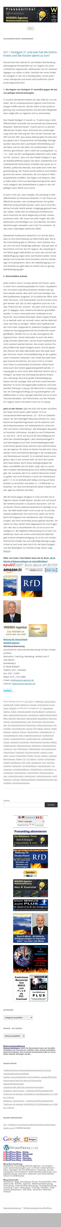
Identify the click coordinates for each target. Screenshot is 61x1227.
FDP (35, 728)
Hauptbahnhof (45, 732)
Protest (37, 756)
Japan (21, 735)
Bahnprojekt (32, 718)
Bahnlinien (21, 718)
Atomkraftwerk (38, 711)
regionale (53, 756)
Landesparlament (17, 739)
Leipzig (6, 742)
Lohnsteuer (24, 742)
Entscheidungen (18, 728)
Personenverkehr (32, 752)
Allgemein (40, 701)
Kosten (6, 739)
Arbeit (13, 711)
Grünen (23, 732)
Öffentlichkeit (34, 749)
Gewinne (15, 732)
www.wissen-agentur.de (23, 683)
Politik (17, 705)
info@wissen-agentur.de (22, 680)
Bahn (5, 718)
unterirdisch (48, 769)
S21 (24, 759)
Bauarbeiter (43, 718)
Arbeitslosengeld (24, 711)
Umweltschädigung (21, 769)
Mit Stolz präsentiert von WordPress (38, 1208)
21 (41, 708)
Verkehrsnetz (30, 776)
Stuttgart (7, 766)
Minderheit (36, 745)
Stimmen (50, 762)
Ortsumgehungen (48, 749)
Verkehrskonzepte (16, 776)
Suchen (6, 800)
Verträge (16, 779)
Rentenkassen (9, 759)
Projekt (30, 756)
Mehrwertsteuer (24, 745)
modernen (7, 749)
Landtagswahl (47, 739)
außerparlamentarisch (17, 715)
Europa (29, 728)
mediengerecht (9, 745)
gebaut (40, 728)
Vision (6, 708)
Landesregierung (33, 739)
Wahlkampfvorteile (45, 779)
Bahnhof (12, 718)
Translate (39, 825)
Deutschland (50, 701)
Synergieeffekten (29, 766)
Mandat (46, 742)
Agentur (6, 711)
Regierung (24, 705)
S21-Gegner (31, 759)
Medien (53, 742)
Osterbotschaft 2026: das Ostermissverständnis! (23, 1087)
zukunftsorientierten (21, 783)
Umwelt (33, 705)
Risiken (19, 759)
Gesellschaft (8, 705)
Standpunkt (36, 762)
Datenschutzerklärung (12, 1208)
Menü (30, 28)
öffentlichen (23, 749)
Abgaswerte (48, 708)
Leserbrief (14, 742)
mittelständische (49, 745)
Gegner (47, 728)
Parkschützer (8, 752)
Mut (15, 749)
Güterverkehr (33, 732)
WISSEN (12, 708)
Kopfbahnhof (48, 735)
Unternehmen (20, 773)
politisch (44, 752)
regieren (44, 756)
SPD (23, 762)
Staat (28, 762)
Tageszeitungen (44, 766)
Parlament (19, 752)
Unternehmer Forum (46, 705)
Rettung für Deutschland (15, 639)
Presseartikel (20, 756)
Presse (11, 756)
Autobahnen (33, 715)
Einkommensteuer (45, 725)
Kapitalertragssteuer (33, 735)
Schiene (40, 759)
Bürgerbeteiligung (18, 722)
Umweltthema (36, 769)
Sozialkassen (15, 762)
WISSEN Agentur (11, 643)
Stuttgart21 (17, 766)
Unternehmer (33, 773)
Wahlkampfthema (28, 779)
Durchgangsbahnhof (16, 725)
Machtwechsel (36, 742)
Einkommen (31, 725)
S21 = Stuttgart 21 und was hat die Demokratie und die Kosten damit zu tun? (30, 53)
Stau (44, 762)
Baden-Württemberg (48, 715)
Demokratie (37, 722)
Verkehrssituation (43, 776)
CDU (29, 722)
